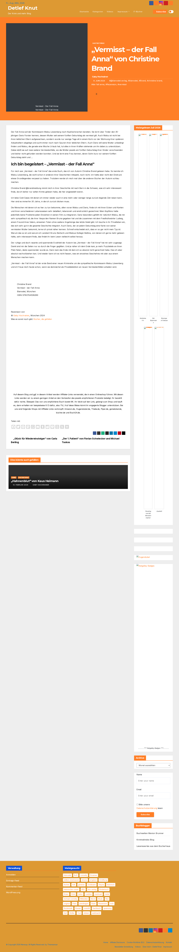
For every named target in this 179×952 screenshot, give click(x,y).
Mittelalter (84, 899)
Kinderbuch (104, 889)
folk (73, 885)
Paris (74, 904)
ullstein (86, 913)
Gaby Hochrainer (100, 77)
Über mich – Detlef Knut (152, 947)
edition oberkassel (71, 880)
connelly (83, 875)
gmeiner (81, 885)
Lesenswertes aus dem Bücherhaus (153, 846)
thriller (72, 913)
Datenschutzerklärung (147, 808)
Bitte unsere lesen (150, 806)
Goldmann (92, 885)
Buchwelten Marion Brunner (150, 833)
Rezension (103, 904)
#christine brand (154, 80)
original (67, 904)
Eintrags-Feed (12, 880)
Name (139, 774)
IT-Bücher (138, 12)
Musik (100, 899)
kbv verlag (92, 889)
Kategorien (98, 12)
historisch (110, 885)
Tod (79, 913)
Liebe (80, 894)
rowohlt (87, 908)
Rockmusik (68, 908)
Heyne (101, 885)
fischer (66, 885)
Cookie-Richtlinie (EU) (135, 942)
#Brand (142, 80)
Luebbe (88, 894)
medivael (98, 894)
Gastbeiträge (98, 43)
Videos (110, 12)
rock (112, 904)
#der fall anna (97, 84)
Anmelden (11, 874)
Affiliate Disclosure (117, 942)
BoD (75, 875)
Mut (107, 899)
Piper (93, 904)
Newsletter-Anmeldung (124, 947)
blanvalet (67, 875)
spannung (108, 908)
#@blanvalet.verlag (118, 80)
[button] (150, 11)
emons (84, 880)
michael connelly (70, 899)
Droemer (93, 875)
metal (107, 894)
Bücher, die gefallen (42, 319)
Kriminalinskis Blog (145, 839)
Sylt (65, 913)
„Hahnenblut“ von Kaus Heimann (34, 481)
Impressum (122, 12)
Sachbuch (97, 908)
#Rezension (111, 84)
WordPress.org (13, 892)
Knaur (66, 894)
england (93, 880)
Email (139, 789)
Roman (78, 908)
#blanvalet (133, 80)
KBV (83, 889)
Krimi (73, 894)
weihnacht (96, 913)
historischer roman (71, 889)
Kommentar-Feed (14, 886)
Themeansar (52, 945)
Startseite (84, 12)
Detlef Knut (23, 8)
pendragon (83, 904)
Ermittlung (103, 880)
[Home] (75, 11)
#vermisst (122, 84)
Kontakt (169, 942)
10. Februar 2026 (20, 485)
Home (105, 942)
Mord (93, 899)
